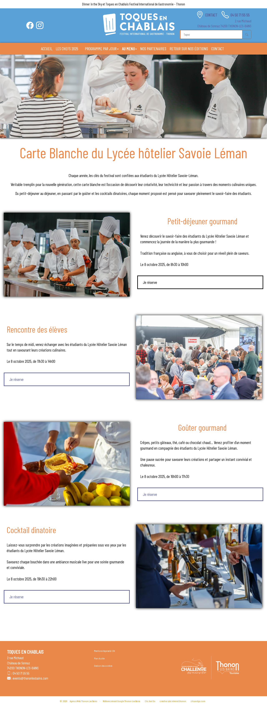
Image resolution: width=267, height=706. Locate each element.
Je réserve (150, 282)
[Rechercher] (246, 34)
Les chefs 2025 (67, 48)
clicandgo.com (198, 701)
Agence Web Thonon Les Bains (83, 701)
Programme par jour (101, 48)
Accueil (46, 48)
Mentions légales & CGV (104, 650)
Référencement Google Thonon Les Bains (121, 701)
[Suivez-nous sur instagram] (39, 25)
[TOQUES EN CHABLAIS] (139, 24)
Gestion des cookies (103, 665)
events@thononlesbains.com (30, 678)
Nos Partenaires (153, 48)
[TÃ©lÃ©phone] (225, 14)
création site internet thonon (173, 701)
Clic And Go (150, 701)
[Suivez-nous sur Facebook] (30, 25)
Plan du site (99, 658)
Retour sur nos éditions (189, 48)
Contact (211, 14)
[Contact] (200, 14)
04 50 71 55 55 (240, 14)
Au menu (128, 48)
